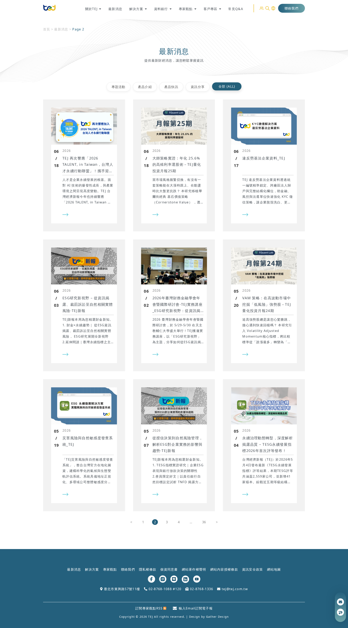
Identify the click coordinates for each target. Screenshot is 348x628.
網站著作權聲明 (194, 569)
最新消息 (61, 29)
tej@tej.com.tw (234, 589)
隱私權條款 (147, 569)
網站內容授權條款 (224, 569)
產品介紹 (145, 87)
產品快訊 (171, 87)
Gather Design (217, 617)
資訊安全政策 (252, 569)
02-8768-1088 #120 (164, 589)
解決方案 (92, 569)
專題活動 (118, 87)
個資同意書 (169, 569)
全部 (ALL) (227, 86)
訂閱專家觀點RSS (149, 608)
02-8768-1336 (201, 589)
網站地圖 (274, 569)
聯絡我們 (291, 8)
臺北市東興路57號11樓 (121, 589)
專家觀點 (110, 569)
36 (204, 522)
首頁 (46, 29)
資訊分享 (198, 87)
